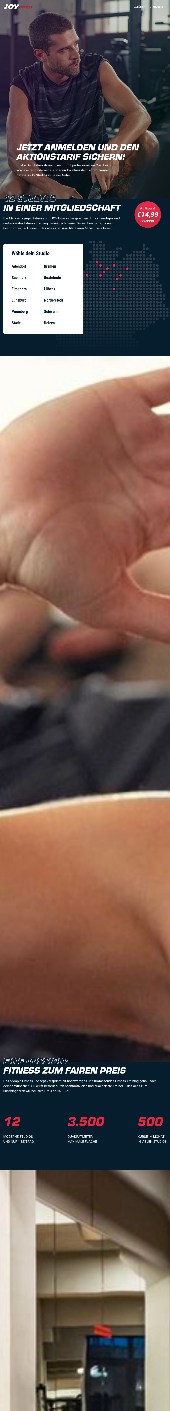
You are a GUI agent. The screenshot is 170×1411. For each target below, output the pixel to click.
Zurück (138, 6)
